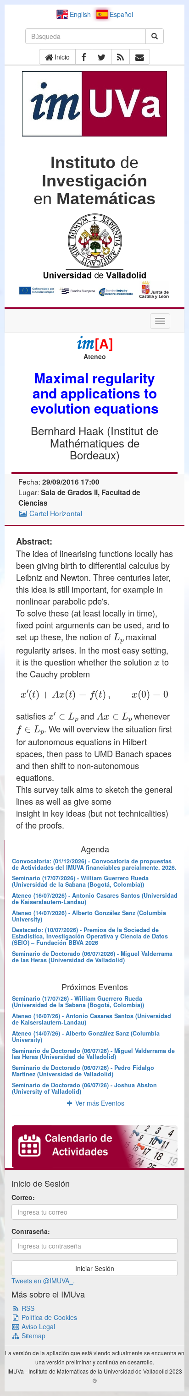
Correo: (23, 1197)
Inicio (61, 56)
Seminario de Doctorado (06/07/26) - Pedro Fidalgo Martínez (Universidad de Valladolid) (83, 1070)
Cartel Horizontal (55, 513)
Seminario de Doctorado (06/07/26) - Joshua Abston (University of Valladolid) (84, 1088)
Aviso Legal (37, 1326)
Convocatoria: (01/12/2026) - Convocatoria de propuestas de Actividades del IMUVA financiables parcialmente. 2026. (94, 864)
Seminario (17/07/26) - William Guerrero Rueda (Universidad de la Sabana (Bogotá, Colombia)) (78, 1001)
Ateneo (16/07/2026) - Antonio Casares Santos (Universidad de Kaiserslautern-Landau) (95, 898)
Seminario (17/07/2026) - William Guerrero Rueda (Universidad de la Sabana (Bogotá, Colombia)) (80, 881)
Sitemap (32, 1335)
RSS (27, 1308)
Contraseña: (30, 1231)
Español (120, 14)
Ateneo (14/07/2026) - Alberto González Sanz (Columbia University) (89, 916)
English (79, 14)
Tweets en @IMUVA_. (43, 1280)
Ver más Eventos (98, 1102)
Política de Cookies (48, 1317)
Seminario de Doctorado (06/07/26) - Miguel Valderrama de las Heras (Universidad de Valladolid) (93, 1054)
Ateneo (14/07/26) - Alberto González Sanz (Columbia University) (86, 1036)
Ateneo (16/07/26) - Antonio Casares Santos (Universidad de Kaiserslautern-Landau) (91, 1019)
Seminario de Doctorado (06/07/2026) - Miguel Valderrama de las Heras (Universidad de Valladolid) (92, 956)
